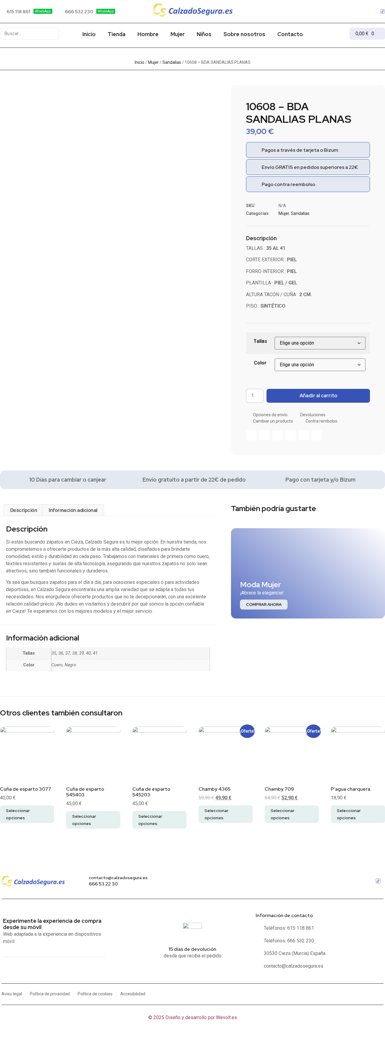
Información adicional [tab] (73, 510)
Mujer (178, 34)
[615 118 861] (26, 11)
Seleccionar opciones (18, 814)
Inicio (89, 34)
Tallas (260, 341)
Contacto (290, 34)
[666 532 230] (86, 11)
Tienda (116, 34)
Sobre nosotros (244, 34)
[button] (251, 435)
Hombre (148, 34)
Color (260, 363)
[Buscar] (51, 33)
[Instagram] (373, 11)
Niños (204, 34)
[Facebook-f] (364, 11)
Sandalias (171, 62)
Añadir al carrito (318, 395)
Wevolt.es (226, 1017)
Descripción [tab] (23, 510)
